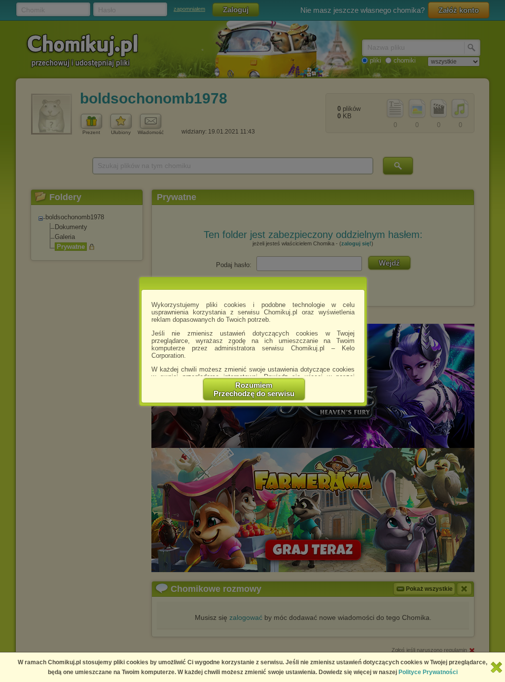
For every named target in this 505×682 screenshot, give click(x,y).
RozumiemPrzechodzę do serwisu (254, 389)
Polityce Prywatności (428, 672)
